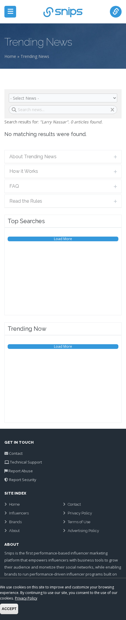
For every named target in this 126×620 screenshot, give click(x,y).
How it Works (23, 171)
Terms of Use (79, 522)
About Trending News (33, 156)
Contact (16, 453)
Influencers (19, 513)
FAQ (14, 186)
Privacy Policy (80, 513)
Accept (9, 609)
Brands (15, 522)
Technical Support (26, 462)
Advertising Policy (83, 530)
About (14, 530)
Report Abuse (20, 470)
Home (10, 56)
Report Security (22, 479)
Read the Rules (25, 201)
